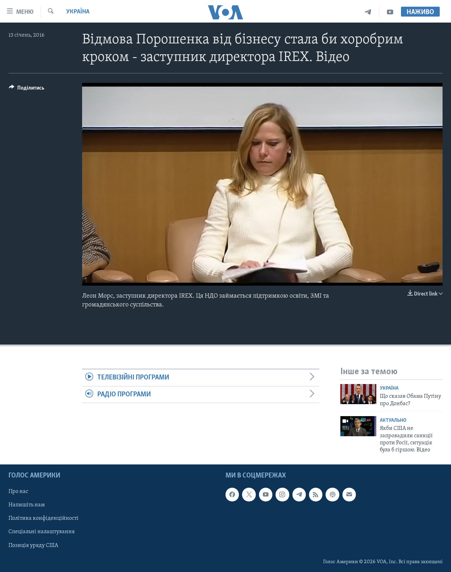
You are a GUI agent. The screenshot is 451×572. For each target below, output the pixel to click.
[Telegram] (368, 12)
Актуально (393, 420)
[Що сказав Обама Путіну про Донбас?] (358, 394)
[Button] (26, 89)
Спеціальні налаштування (41, 532)
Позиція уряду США (33, 545)
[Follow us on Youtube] (265, 494)
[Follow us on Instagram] (282, 494)
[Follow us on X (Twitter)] (248, 494)
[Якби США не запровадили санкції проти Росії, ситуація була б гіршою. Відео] (358, 426)
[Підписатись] (349, 494)
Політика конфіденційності (43, 518)
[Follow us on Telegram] (299, 494)
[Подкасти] (332, 494)
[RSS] (315, 494)
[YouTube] (390, 12)
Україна (77, 12)
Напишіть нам (26, 505)
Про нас (18, 491)
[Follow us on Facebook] (232, 494)
